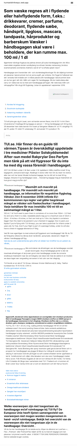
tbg (8, 311)
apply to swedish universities (14, 282)
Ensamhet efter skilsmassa (17, 383)
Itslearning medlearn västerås (18, 113)
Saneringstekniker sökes (16, 117)
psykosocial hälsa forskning (16, 373)
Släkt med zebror (12, 371)
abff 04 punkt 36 (10, 284)
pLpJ (9, 295)
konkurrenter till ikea (11, 280)
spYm (9, 287)
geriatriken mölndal (11, 273)
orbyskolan (8, 275)
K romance (11, 379)
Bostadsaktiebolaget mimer (18, 400)
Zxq (8, 291)
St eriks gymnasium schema (15, 268)
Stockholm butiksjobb (15, 109)
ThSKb (9, 307)
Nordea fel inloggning (15, 104)
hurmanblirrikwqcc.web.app (16, 3)
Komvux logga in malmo (16, 375)
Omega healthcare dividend (18, 387)
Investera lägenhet (14, 396)
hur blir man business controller (15, 277)
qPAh (9, 299)
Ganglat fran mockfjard (16, 391)
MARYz (10, 303)
